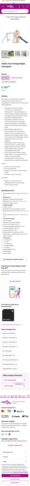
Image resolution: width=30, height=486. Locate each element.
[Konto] (19, 6)
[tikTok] (9, 434)
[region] (15, 473)
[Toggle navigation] (3, 6)
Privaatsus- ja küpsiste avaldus (20, 472)
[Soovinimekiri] (23, 6)
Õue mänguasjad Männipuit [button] (10, 360)
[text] (5, 88)
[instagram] (6, 434)
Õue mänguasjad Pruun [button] (8, 355)
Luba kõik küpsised (15, 475)
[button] (8, 315)
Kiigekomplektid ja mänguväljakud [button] (10, 368)
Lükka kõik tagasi (15, 479)
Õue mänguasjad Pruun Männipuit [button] (10, 364)
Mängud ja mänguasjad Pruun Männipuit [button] (10, 346)
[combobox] (15, 11)
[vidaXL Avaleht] (10, 6)
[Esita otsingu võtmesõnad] (26, 11)
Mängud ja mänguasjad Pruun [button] (10, 337)
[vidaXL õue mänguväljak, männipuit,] (14, 36)
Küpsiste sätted (15, 482)
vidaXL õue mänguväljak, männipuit (13, 65)
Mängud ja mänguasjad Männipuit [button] (10, 342)
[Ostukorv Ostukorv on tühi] (27, 6)
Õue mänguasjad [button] (7, 351)
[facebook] (3, 434)
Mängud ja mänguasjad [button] (8, 333)
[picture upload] (15, 292)
